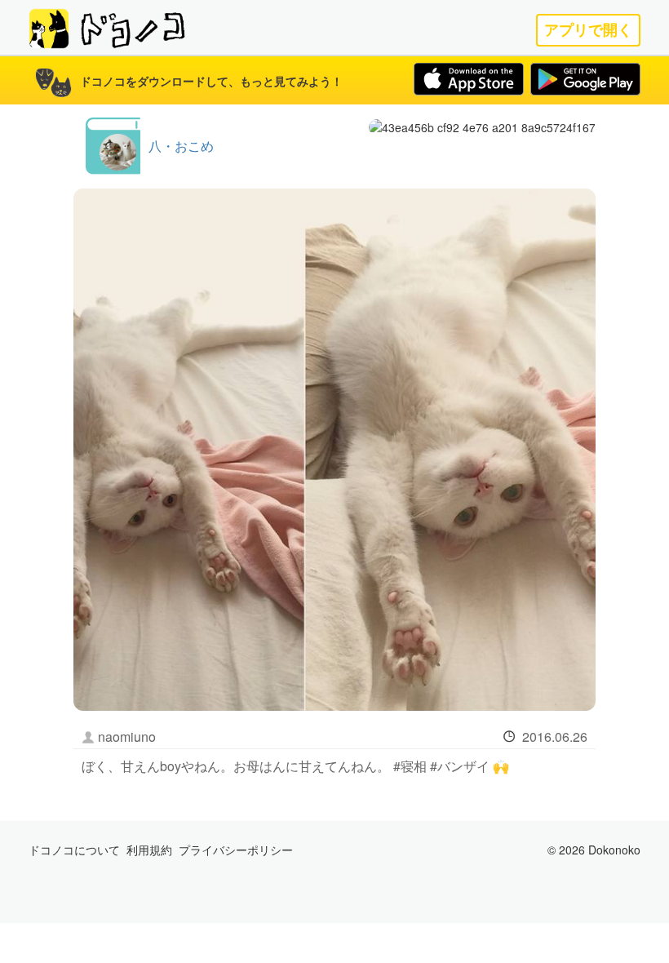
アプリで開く (588, 30)
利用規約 (149, 849)
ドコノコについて (74, 849)
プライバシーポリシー (236, 849)
